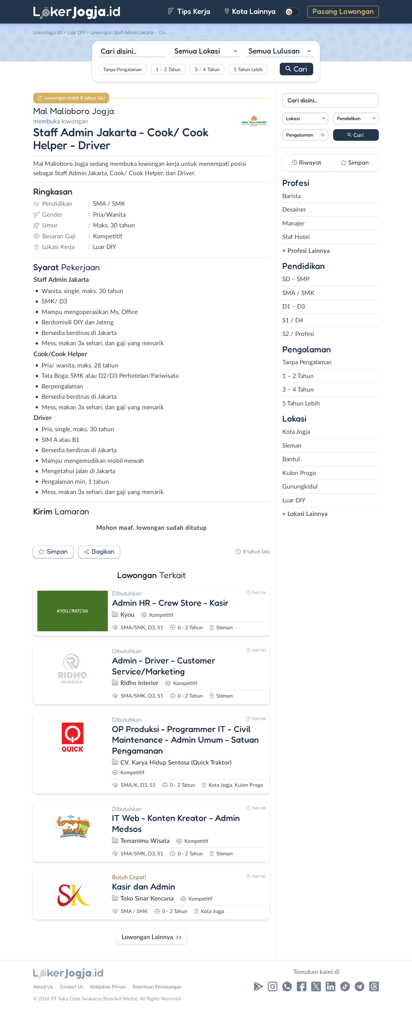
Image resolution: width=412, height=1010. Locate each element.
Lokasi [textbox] (293, 118)
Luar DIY (293, 501)
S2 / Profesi (298, 334)
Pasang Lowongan (343, 11)
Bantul (291, 459)
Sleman (292, 446)
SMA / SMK (298, 293)
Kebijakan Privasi (108, 987)
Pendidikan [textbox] (348, 118)
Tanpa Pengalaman (122, 69)
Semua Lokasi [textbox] (197, 50)
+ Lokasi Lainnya (305, 514)
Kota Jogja (296, 432)
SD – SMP (295, 279)
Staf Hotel (296, 237)
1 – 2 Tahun (168, 69)
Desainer (294, 210)
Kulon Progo (299, 473)
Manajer (293, 224)
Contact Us (71, 987)
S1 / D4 (292, 321)
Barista (291, 196)
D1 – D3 (293, 307)
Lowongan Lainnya (147, 937)
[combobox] (205, 51)
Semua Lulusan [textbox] (274, 50)
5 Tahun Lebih (248, 69)
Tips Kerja (192, 11)
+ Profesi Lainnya (306, 251)
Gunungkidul (299, 487)
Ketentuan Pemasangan (157, 987)
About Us (43, 987)
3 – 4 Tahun (207, 69)
